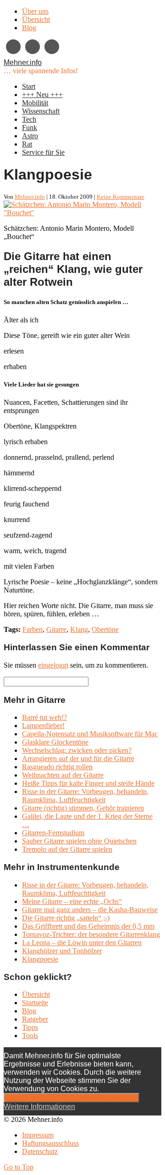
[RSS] (51, 46)
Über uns (35, 11)
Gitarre (56, 629)
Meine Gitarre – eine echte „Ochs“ (72, 901)
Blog (29, 28)
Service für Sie (43, 152)
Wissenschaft (41, 111)
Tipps (30, 1027)
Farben (32, 629)
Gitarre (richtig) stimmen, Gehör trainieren (83, 808)
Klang (79, 629)
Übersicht (36, 19)
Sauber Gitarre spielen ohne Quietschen (79, 841)
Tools (30, 1035)
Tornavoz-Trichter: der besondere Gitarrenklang (91, 934)
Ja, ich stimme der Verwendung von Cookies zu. (71, 1097)
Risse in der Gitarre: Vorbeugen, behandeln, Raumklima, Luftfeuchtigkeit (85, 796)
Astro (30, 136)
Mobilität (35, 103)
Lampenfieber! (43, 725)
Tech (29, 119)
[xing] (13, 46)
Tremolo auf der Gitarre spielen (67, 849)
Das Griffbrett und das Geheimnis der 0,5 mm (88, 926)
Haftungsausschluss (50, 1143)
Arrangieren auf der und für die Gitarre (78, 758)
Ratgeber (35, 1019)
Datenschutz (40, 1151)
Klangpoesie (40, 959)
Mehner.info (23, 62)
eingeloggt (53, 665)
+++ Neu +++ (42, 94)
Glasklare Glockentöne (55, 742)
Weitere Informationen (39, 1106)
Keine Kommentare (120, 196)
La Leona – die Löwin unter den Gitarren (82, 943)
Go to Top (18, 1167)
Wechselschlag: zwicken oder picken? (77, 750)
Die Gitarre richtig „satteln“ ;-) (66, 918)
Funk (29, 127)
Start (28, 86)
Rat (27, 144)
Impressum (38, 1135)
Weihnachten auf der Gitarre (63, 775)
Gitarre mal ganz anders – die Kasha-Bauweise (90, 910)
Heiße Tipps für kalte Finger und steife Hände (88, 783)
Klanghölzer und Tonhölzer (62, 951)
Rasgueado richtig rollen (57, 767)
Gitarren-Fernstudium (53, 833)
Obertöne (105, 629)
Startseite (35, 1002)
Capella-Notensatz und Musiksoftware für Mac (90, 734)
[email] (32, 46)
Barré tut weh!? (44, 717)
